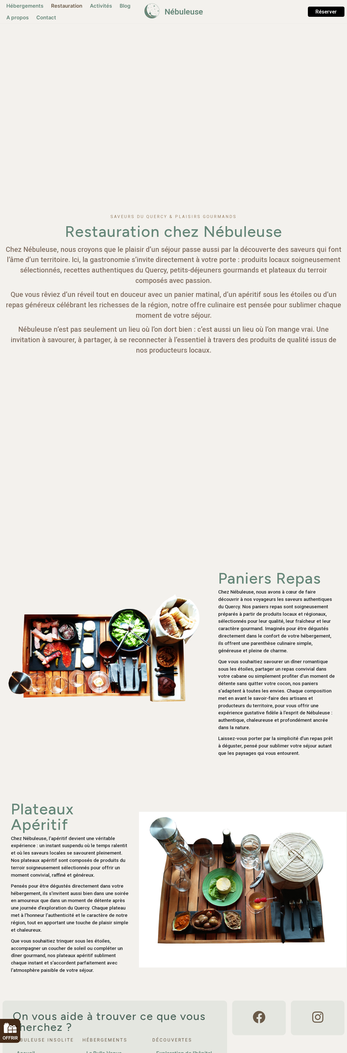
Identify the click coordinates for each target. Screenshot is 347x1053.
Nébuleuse (184, 12)
